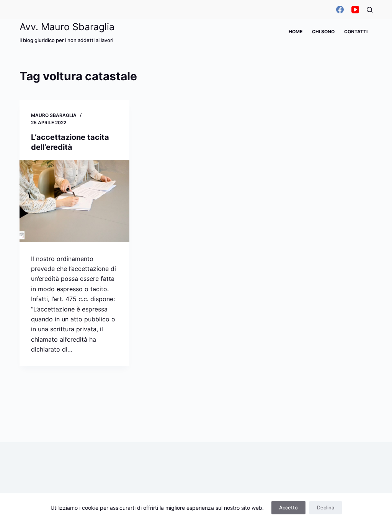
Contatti (356, 31)
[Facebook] (340, 9)
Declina (325, 507)
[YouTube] (355, 9)
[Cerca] (369, 10)
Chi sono (323, 31)
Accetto (288, 507)
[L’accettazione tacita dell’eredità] (74, 201)
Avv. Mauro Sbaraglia (67, 26)
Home (295, 31)
